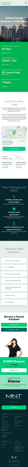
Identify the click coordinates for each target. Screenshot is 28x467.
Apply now (14, 407)
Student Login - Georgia (5, 429)
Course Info (4, 416)
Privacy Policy (18, 425)
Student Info (5, 421)
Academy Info (14, 329)
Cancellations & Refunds (5, 436)
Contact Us (14, 370)
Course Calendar (6, 424)
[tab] (7, 157)
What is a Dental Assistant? (19, 422)
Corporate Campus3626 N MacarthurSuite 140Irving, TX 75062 (19, 449)
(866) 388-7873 (18, 444)
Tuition (3, 419)
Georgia (4, 444)
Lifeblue (17, 465)
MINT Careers (5, 426)
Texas (3, 447)
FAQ (16, 419)
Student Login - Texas (7, 432)
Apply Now (14, 149)
